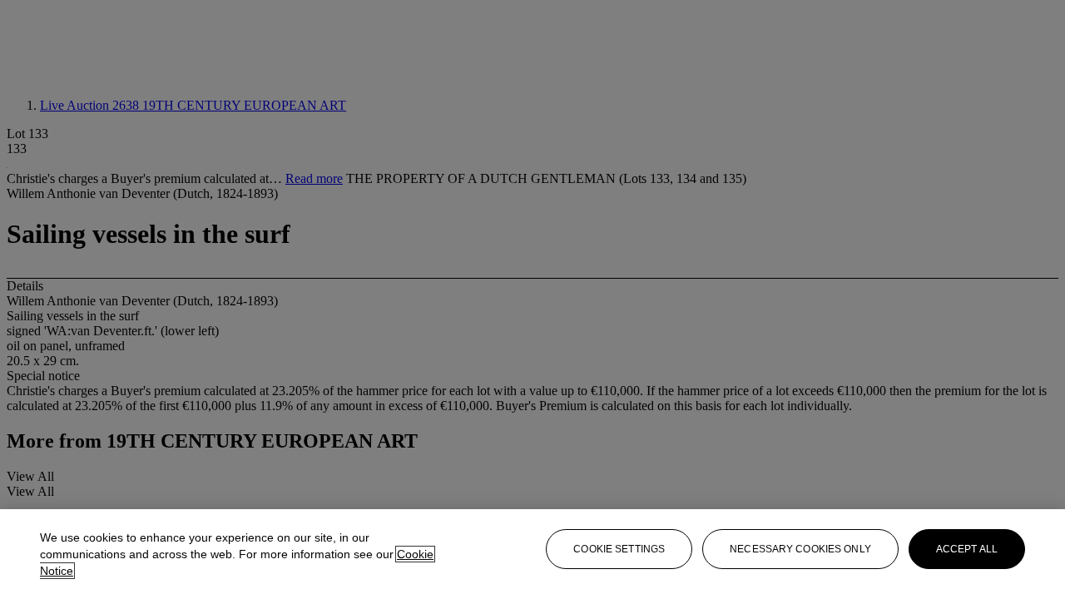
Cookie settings (619, 549)
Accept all (967, 549)
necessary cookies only (800, 549)
